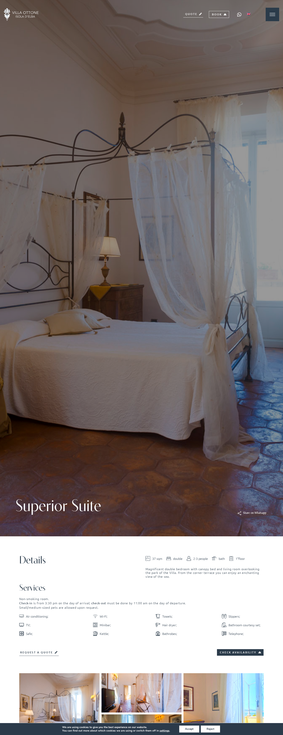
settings (164, 730)
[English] (250, 14)
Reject (210, 729)
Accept (189, 729)
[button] (254, 513)
